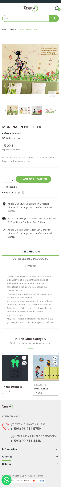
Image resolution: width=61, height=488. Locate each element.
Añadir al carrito (35, 179)
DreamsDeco (40, 385)
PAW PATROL (41, 388)
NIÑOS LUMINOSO (13, 387)
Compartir (16, 192)
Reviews (30, 266)
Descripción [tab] (30, 251)
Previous (5, 110)
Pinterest (23, 192)
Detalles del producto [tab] (30, 258)
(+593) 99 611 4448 (26, 440)
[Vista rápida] (24, 358)
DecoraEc (19, 475)
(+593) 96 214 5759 (26, 428)
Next (55, 110)
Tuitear (19, 192)
